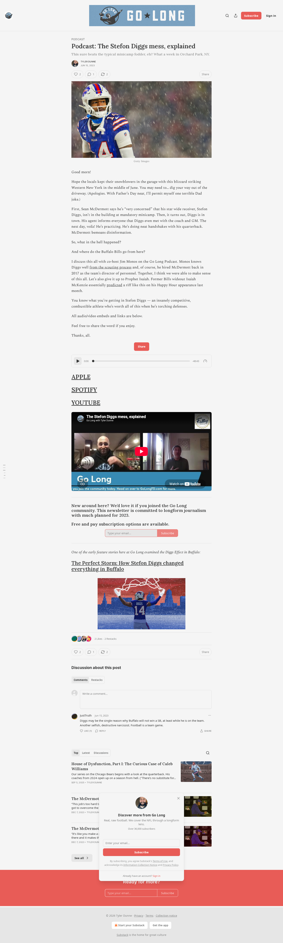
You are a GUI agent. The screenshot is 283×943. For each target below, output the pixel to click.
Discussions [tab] (101, 753)
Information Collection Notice (140, 865)
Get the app (160, 925)
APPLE (80, 376)
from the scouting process (110, 267)
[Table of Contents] (4, 471)
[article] (141, 775)
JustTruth (86, 715)
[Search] (227, 15)
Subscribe (251, 16)
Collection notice (166, 915)
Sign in (271, 16)
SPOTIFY (84, 389)
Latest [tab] (86, 753)
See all (79, 858)
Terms (149, 915)
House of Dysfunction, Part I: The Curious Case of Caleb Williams (122, 766)
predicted (114, 285)
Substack (122, 935)
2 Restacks (110, 638)
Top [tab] (76, 753)
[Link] (66, 377)
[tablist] (88, 680)
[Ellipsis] (210, 715)
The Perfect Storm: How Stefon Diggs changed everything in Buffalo (127, 566)
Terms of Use (160, 861)
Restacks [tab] (96, 680)
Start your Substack (131, 925)
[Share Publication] (235, 15)
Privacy (138, 915)
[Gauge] (205, 361)
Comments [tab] (80, 680)
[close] (178, 798)
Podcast (78, 39)
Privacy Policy (170, 865)
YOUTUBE (85, 402)
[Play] (78, 361)
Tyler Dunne (88, 61)
